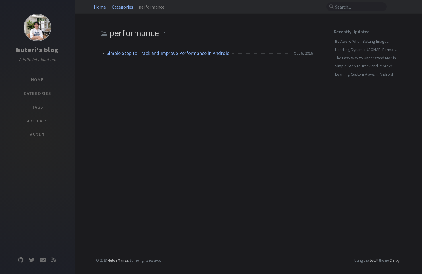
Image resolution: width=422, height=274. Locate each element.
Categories (123, 7)
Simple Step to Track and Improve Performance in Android (168, 53)
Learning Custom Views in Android (364, 74)
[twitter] (31, 260)
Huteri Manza (118, 260)
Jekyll (373, 260)
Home (100, 7)
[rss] (53, 260)
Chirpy (395, 260)
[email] (42, 260)
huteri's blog (37, 49)
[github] (20, 260)
